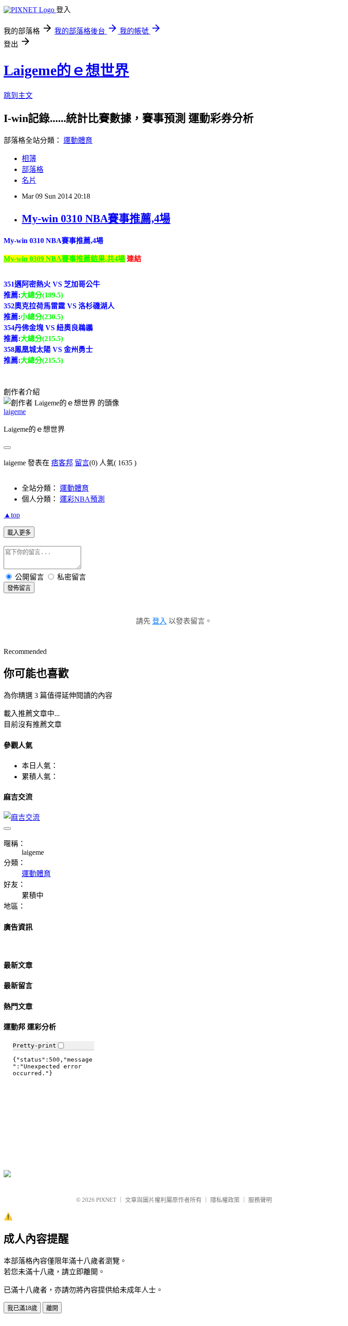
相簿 (29, 158)
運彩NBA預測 (82, 499)
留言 (82, 463)
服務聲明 (260, 1199)
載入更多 (19, 532)
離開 (52, 1308)
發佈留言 (19, 588)
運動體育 (77, 140)
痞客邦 (62, 463)
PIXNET (106, 1199)
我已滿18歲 (22, 1308)
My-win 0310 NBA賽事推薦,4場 (96, 218)
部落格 (33, 169)
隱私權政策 (225, 1199)
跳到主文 (18, 95)
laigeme (15, 411)
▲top (12, 515)
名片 (29, 180)
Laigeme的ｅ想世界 (66, 70)
